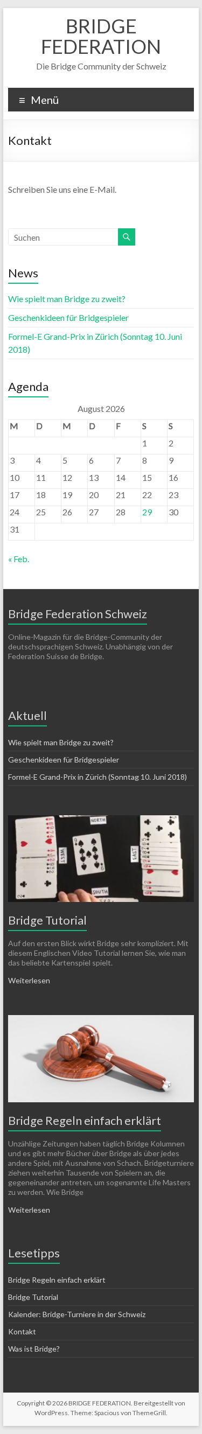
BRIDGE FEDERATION (101, 36)
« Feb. (18, 559)
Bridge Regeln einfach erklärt (84, 1120)
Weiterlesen (29, 980)
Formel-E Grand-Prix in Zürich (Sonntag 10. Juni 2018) (97, 776)
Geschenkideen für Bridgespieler (68, 317)
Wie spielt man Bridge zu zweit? (67, 298)
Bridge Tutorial (47, 920)
